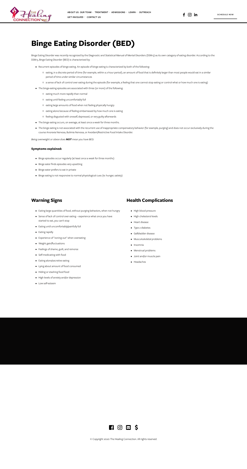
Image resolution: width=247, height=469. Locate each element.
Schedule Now (225, 14)
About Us (73, 12)
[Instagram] (190, 14)
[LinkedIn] (195, 14)
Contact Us (94, 17)
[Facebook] (184, 14)
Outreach (145, 12)
